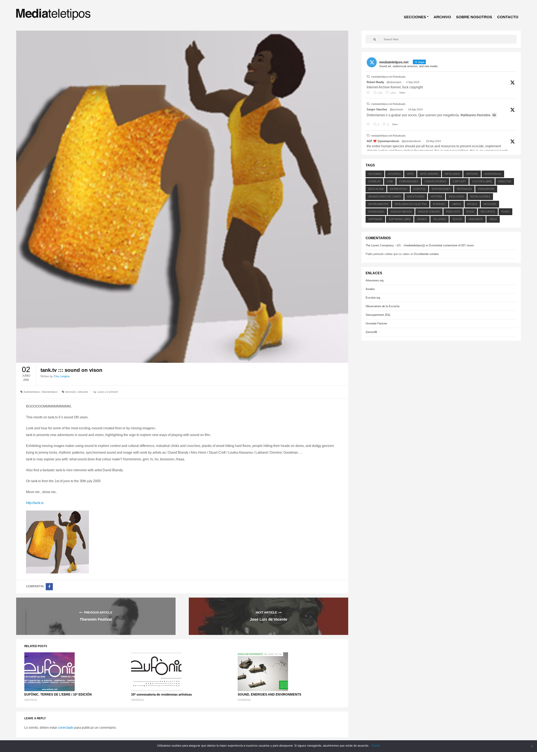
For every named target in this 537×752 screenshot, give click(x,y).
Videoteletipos (49, 391)
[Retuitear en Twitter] (368, 76)
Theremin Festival (96, 619)
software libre (400, 219)
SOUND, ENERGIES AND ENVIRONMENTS (269, 694)
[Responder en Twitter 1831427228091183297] (369, 92)
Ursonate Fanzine (376, 323)
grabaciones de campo (384, 196)
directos (504, 181)
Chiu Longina (61, 376)
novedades (376, 211)
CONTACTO (507, 17)
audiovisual (492, 173)
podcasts (453, 211)
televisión (70, 391)
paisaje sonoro (429, 211)
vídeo (493, 219)
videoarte (82, 391)
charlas (374, 181)
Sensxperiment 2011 (378, 314)
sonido (422, 219)
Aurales (370, 289)
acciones (375, 173)
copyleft (459, 181)
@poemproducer (411, 141)
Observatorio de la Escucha (382, 306)
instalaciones (480, 196)
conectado (65, 727)
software (375, 219)
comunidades (408, 181)
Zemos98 (371, 332)
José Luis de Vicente (268, 619)
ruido (505, 211)
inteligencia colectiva (411, 204)
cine (390, 181)
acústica (394, 173)
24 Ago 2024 (415, 109)
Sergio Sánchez (377, 109)
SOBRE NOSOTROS (474, 17)
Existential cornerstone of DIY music (451, 245)
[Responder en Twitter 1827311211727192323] (369, 124)
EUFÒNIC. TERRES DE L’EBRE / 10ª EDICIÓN (58, 694)
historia (436, 196)
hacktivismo (415, 196)
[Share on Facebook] (49, 586)
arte (410, 173)
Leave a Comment (107, 391)
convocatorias (435, 181)
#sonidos (483, 115)
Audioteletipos (31, 391)
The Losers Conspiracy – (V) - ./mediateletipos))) (395, 245)
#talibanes (468, 115)
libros (456, 204)
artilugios (452, 173)
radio (470, 211)
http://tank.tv (35, 503)
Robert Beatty (375, 82)
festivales (464, 189)
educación (376, 189)
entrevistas (398, 189)
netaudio (490, 204)
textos (457, 219)
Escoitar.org (373, 297)
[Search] (375, 39)
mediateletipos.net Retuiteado (388, 76)
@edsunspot (394, 82)
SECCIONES (415, 17)
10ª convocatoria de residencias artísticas (161, 694)
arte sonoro (429, 173)
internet (439, 204)
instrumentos (378, 204)
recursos (488, 211)
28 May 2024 (433, 141)
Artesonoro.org (374, 280)
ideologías (456, 196)
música (472, 204)
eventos (419, 189)
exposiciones (441, 189)
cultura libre (482, 181)
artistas (472, 173)
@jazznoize (396, 109)
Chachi (375, 745)
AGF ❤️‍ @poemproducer (383, 141)
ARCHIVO (442, 17)
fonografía (486, 189)
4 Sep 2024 (412, 82)
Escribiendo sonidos (426, 254)
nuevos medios (401, 211)
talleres (439, 219)
